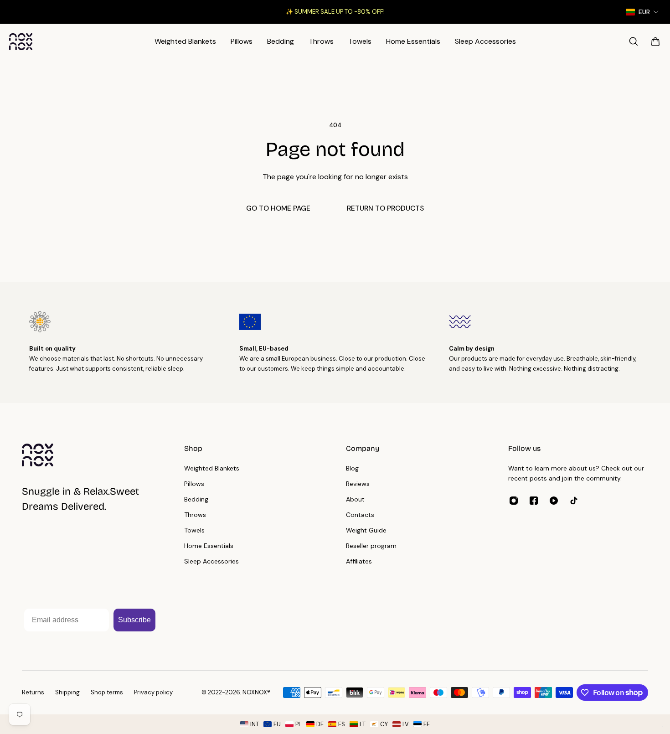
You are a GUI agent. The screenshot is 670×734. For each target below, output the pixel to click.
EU (277, 724)
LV (405, 724)
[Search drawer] (633, 41)
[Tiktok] (574, 501)
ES (341, 724)
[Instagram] (514, 501)
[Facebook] (534, 501)
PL (298, 724)
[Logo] (21, 41)
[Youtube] (554, 501)
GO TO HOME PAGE (278, 208)
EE (426, 724)
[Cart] (655, 41)
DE (320, 724)
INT (254, 724)
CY (384, 724)
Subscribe (134, 620)
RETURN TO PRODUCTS (385, 208)
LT (363, 724)
